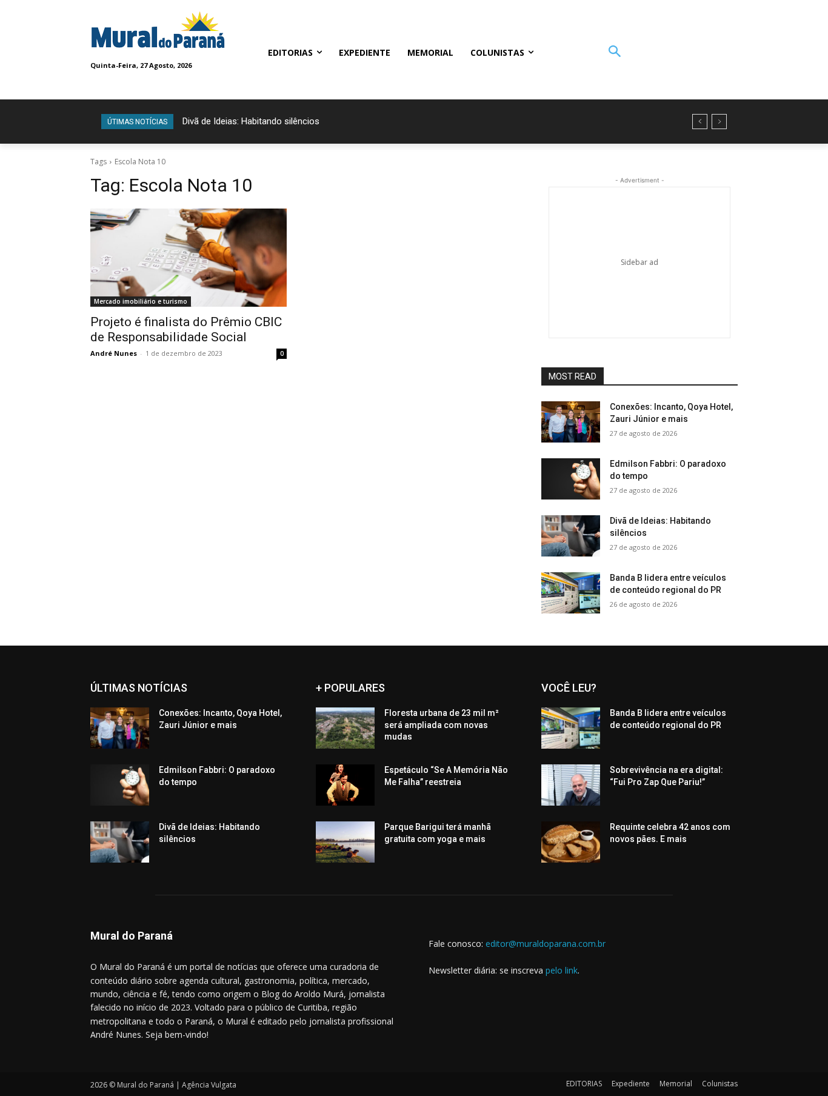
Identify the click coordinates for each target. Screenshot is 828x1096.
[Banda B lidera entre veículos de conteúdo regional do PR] (570, 592)
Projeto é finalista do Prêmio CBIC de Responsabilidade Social (186, 329)
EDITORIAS (584, 1083)
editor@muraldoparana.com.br (546, 943)
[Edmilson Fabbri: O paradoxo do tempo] (570, 479)
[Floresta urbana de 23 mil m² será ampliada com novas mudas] (345, 728)
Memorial (675, 1083)
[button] (614, 52)
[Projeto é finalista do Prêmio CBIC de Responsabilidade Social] (188, 258)
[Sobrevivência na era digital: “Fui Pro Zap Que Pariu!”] (570, 785)
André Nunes (113, 353)
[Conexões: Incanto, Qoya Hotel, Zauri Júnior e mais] (570, 422)
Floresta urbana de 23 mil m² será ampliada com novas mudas (441, 724)
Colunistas (720, 1083)
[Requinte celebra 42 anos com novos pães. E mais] (570, 842)
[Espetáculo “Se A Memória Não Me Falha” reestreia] (345, 785)
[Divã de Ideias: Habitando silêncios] (570, 535)
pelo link (562, 970)
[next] (719, 121)
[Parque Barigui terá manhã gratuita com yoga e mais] (345, 842)
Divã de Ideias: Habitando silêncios (250, 121)
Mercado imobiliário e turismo (140, 301)
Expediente (631, 1083)
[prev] (699, 121)
